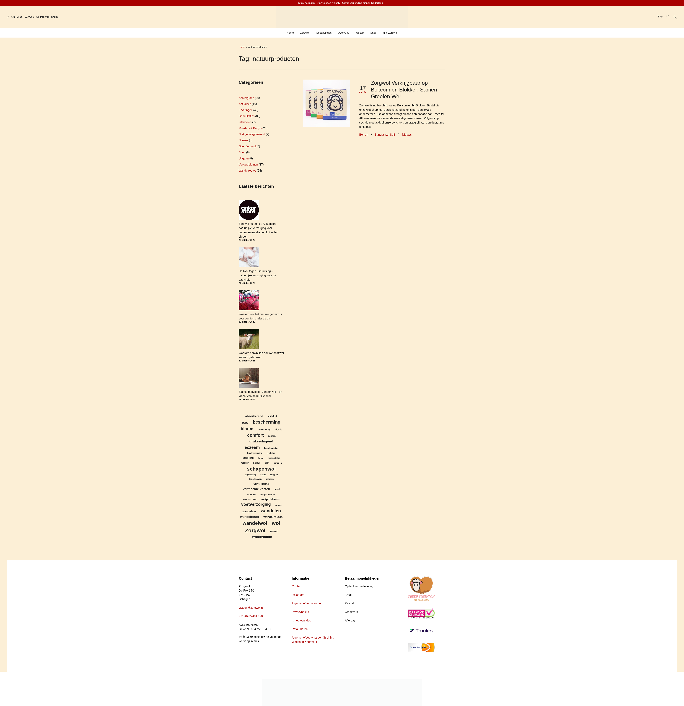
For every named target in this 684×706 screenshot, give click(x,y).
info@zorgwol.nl (49, 16)
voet (277, 489)
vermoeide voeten (256, 489)
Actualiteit (245, 104)
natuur (256, 463)
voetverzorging (256, 504)
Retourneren (300, 629)
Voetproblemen (248, 164)
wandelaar (249, 511)
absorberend (254, 416)
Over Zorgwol (247, 146)
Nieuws (407, 134)
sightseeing (250, 475)
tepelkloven (255, 479)
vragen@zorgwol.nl (251, 607)
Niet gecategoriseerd (252, 134)
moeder (245, 463)
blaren (247, 428)
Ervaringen (246, 110)
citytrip (278, 429)
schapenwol (261, 469)
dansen (272, 436)
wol (276, 523)
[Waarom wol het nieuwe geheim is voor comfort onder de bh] (249, 300)
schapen (278, 463)
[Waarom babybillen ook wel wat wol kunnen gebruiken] (249, 339)
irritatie (271, 453)
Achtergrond (246, 97)
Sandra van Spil (385, 134)
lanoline (248, 458)
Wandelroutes (247, 170)
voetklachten (249, 499)
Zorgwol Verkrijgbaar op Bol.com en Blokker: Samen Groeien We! (404, 89)
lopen (260, 458)
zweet (274, 531)
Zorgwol (255, 530)
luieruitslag (274, 458)
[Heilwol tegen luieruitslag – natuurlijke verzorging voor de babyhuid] (249, 257)
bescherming (266, 422)
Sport (242, 152)
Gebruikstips (247, 116)
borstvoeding (264, 429)
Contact (297, 586)
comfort (255, 435)
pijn (267, 462)
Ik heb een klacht (302, 620)
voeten (251, 494)
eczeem (252, 447)
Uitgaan (244, 158)
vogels (278, 505)
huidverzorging (254, 453)
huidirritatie (271, 448)
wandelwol (255, 523)
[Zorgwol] (342, 692)
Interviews (245, 122)
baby (245, 422)
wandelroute (249, 517)
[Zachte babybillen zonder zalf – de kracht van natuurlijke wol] (249, 378)
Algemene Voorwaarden (307, 603)
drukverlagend (261, 441)
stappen (274, 475)
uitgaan (270, 479)
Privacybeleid (300, 611)
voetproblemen (270, 499)
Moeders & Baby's (250, 128)
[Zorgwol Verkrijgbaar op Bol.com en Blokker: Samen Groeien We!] (326, 103)
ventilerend (261, 483)
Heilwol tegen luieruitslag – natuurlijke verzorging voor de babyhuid (257, 275)
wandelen (271, 510)
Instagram (298, 594)
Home (242, 47)
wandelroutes (273, 517)
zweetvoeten (262, 537)
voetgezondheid (267, 495)
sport (263, 474)
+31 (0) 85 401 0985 (22, 16)
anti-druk (272, 416)
